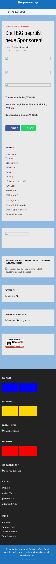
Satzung (9, 176)
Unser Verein (11, 154)
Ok (22, 559)
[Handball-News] (10, 431)
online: (5, 488)
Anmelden (6, 522)
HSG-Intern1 (11, 190)
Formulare (10, 172)
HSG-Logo (10, 186)
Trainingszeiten (12, 200)
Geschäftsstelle (13, 163)
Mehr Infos (30, 559)
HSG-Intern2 (11, 195)
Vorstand (9, 158)
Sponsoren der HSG (17, 26)
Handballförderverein (15, 205)
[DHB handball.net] (11, 470)
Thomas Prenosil (20, 47)
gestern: (6, 498)
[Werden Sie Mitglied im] (17, 320)
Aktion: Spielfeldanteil (16, 209)
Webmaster (10, 167)
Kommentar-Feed (10, 531)
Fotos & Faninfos (13, 214)
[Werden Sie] (12, 296)
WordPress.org (9, 536)
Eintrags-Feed (8, 527)
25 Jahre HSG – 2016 (15, 181)
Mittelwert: (7, 504)
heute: (5, 493)
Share (14, 128)
